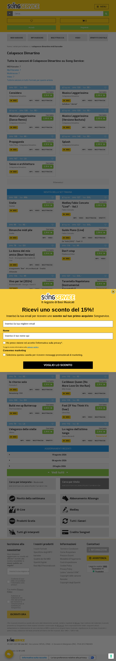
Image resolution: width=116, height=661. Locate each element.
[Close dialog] (113, 292)
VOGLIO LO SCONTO (58, 365)
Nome (6, 330)
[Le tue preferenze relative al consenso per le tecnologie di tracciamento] (111, 656)
